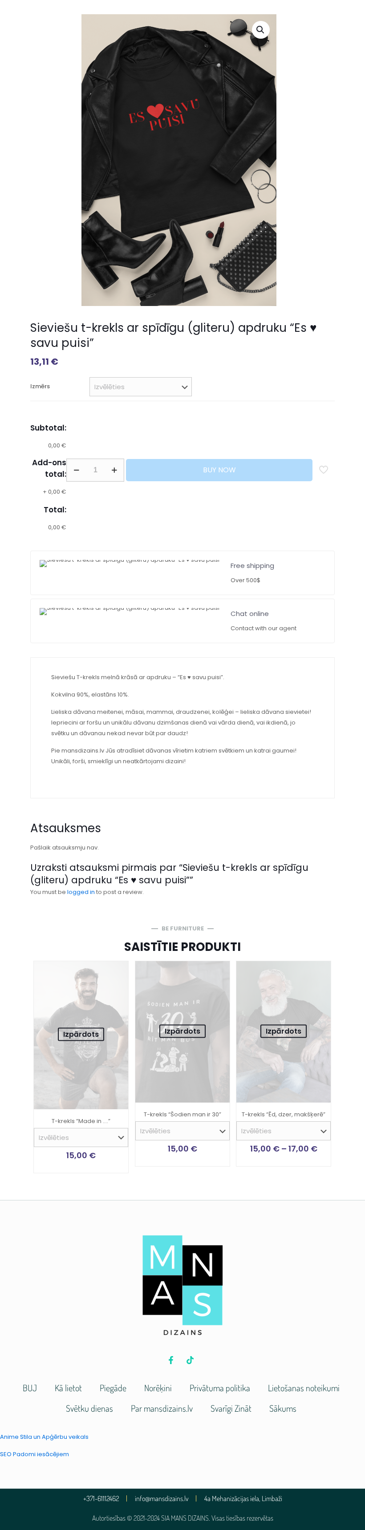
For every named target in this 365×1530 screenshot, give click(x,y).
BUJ (30, 1387)
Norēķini (158, 1387)
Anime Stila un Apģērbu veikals (44, 1437)
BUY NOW (219, 470)
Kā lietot (68, 1387)
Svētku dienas (89, 1408)
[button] (261, 30)
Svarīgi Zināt (231, 1408)
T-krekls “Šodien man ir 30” (182, 1114)
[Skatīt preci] (116, 974)
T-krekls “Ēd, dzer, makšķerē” (283, 1114)
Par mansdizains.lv (162, 1408)
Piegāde (113, 1387)
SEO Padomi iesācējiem (34, 1454)
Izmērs (40, 386)
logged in (81, 892)
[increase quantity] (114, 470)
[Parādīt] (116, 993)
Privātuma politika (220, 1387)
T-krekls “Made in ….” (81, 1121)
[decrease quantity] (76, 470)
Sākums (282, 1408)
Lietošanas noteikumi (304, 1387)
